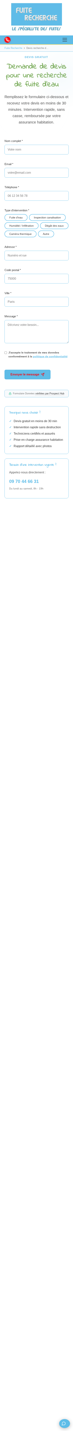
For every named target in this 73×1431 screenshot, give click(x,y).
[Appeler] (7, 40)
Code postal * (12, 270)
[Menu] (65, 39)
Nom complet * (13, 141)
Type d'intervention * (16, 210)
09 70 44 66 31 (24, 481)
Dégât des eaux (54, 225)
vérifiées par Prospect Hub (49, 393)
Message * (11, 316)
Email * (8, 164)
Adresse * (10, 246)
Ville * (7, 293)
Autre (46, 233)
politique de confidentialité (50, 356)
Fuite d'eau (16, 217)
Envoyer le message (24, 374)
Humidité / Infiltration (21, 225)
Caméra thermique (20, 233)
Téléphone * (11, 187)
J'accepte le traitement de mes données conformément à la (38, 354)
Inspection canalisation (47, 217)
